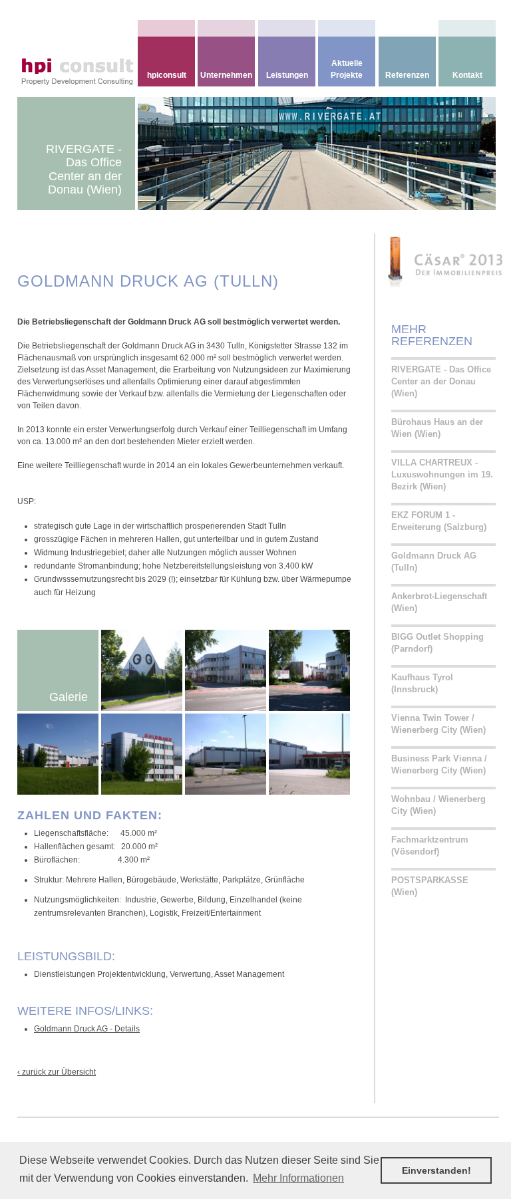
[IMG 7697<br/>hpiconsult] (225, 753)
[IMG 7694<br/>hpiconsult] (309, 669)
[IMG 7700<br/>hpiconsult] (309, 753)
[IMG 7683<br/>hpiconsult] (57, 753)
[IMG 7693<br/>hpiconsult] (225, 669)
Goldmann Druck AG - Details (87, 1028)
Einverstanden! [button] (436, 1170)
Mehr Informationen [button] (298, 1178)
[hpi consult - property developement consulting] (97, 53)
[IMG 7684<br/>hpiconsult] (141, 753)
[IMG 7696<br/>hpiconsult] (141, 669)
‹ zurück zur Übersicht (56, 1072)
